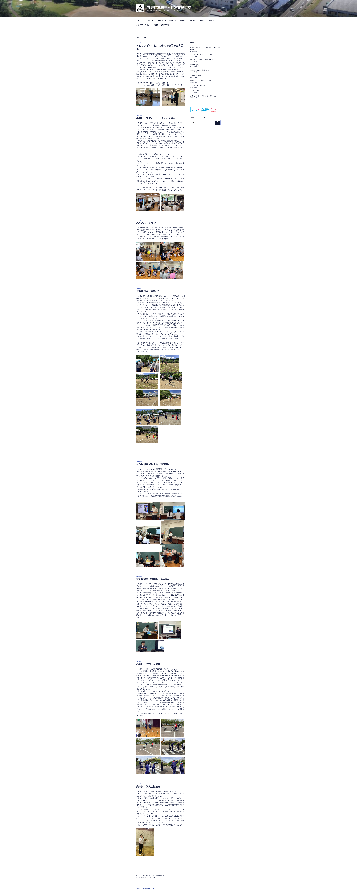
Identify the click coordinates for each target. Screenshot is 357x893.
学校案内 (172, 20)
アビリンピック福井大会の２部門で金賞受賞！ (204, 60)
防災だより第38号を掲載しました (200, 70)
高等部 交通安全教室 (148, 664)
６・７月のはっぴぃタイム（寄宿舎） (201, 54)
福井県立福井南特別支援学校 (169, 7)
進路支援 (182, 20)
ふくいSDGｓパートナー (143, 25)
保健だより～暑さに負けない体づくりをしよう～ (204, 96)
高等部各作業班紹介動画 (161, 25)
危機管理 (211, 20)
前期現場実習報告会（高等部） (153, 464)
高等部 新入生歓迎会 (148, 786)
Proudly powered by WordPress (145, 888)
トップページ (140, 20)
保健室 (202, 20)
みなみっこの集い (146, 222)
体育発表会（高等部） (148, 291)
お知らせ (150, 20)
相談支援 (192, 20)
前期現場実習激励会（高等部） (153, 579)
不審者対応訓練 (194, 65)
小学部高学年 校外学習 (197, 85)
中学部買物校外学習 (196, 75)
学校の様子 (161, 20)
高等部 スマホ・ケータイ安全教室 (156, 118)
